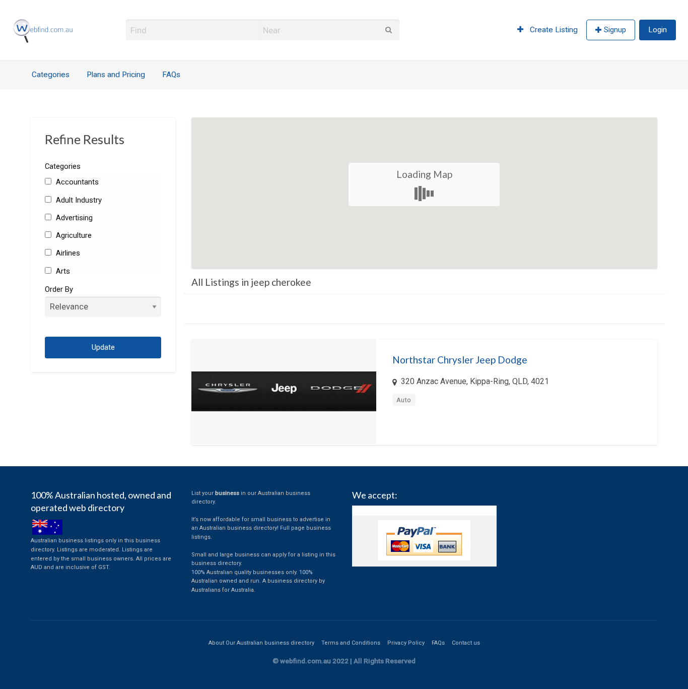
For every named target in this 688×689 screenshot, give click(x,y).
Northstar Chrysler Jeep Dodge (459, 359)
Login (657, 29)
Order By (59, 289)
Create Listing (553, 29)
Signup (615, 29)
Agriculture (72, 235)
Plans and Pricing (116, 74)
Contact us (466, 643)
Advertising (73, 217)
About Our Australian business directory (261, 643)
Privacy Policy (406, 643)
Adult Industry (77, 200)
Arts (62, 271)
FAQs (171, 74)
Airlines (67, 253)
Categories (51, 74)
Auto (403, 400)
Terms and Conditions (350, 643)
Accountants (76, 181)
